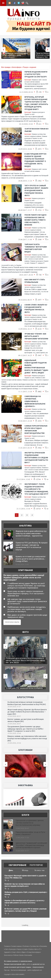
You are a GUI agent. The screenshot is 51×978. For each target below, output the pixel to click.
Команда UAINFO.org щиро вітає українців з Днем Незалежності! (15, 55)
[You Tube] (22, 3)
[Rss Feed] (9, 3)
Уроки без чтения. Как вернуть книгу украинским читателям (36, 336)
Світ (6, 949)
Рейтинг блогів (18, 955)
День (11, 870)
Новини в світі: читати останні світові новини (36, 259)
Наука (19, 949)
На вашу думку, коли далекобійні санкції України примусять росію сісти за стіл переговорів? (23, 577)
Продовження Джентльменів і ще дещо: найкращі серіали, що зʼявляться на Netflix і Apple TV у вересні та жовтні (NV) (25, 729)
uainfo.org (29, 964)
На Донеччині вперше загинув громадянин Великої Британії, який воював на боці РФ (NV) (26, 703)
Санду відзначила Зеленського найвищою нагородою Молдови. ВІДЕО (23, 689)
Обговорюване (17, 865)
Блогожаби (25, 750)
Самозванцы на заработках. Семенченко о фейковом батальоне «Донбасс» (34, 401)
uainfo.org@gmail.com (34, 970)
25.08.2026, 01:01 (14, 707)
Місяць (25, 870)
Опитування (25, 570)
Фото (25, 632)
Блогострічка (25, 697)
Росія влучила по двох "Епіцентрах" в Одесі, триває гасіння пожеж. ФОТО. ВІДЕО (24, 659)
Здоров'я (7, 952)
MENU (3, 3)
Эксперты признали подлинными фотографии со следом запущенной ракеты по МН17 (36, 458)
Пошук (25, 67)
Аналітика (25, 525)
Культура (12, 949)
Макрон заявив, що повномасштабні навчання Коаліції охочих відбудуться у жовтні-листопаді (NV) (27, 738)
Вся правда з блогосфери (11, 67)
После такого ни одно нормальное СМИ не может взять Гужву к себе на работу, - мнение (35, 220)
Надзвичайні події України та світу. (13, 173)
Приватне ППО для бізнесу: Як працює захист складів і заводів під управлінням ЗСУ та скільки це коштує (31, 546)
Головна (7, 946)
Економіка (43, 946)
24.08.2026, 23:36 (14, 743)
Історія (24, 949)
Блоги (25, 815)
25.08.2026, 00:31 (14, 716)
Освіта (30, 949)
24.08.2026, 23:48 (14, 733)
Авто (36, 949)
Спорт (14, 952)
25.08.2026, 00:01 (14, 724)
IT (39, 949)
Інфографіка (25, 785)
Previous (2, 49)
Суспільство (34, 946)
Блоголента (8, 955)
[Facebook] (13, 3)
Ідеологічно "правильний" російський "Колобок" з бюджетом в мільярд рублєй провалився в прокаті (31, 845)
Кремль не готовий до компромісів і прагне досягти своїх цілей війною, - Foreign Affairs (31, 559)
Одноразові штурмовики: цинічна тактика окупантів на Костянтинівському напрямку (30, 822)
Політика (26, 946)
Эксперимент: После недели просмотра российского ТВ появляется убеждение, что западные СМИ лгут (36, 489)
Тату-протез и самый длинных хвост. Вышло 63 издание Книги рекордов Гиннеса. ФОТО (36, 190)
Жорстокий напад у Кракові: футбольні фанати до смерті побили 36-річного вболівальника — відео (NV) (27, 712)
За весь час (39, 870)
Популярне (36, 865)
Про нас (7, 970)
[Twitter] (18, 3)
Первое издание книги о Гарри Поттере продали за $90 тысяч (35, 74)
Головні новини (16, 946)
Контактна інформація (18, 970)
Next (48, 49)
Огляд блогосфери (33, 952)
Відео (24, 952)
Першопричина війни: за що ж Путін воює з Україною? (30, 833)
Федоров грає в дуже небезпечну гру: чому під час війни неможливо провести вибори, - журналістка (31, 533)
